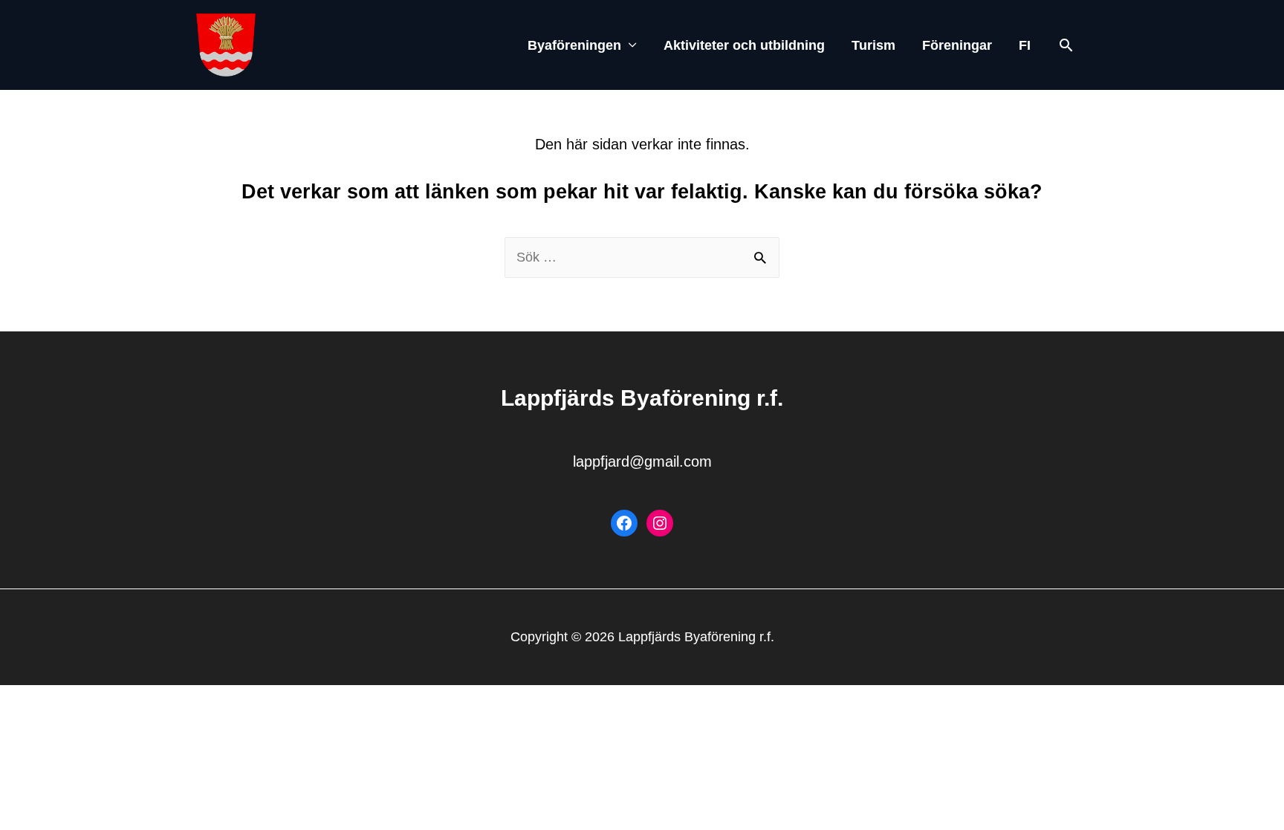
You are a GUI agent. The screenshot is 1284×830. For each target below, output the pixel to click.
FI (1025, 45)
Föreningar (957, 45)
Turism (873, 45)
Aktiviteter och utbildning (744, 45)
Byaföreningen (574, 45)
